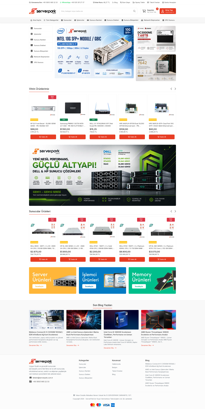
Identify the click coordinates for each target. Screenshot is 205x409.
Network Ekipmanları (152, 20)
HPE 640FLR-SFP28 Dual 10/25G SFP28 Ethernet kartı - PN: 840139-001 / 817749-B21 (131, 124)
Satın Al (44, 137)
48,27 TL (102, 2)
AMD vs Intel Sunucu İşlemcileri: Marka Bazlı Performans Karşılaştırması (159, 370)
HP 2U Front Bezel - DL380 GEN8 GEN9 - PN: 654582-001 (43, 124)
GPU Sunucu (170, 20)
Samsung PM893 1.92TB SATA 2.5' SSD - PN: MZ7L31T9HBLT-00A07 (72, 124)
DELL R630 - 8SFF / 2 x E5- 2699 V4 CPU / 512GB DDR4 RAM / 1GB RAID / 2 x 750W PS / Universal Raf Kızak (42, 247)
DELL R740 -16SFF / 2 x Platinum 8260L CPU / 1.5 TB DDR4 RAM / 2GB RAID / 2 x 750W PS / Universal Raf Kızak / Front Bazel (132, 247)
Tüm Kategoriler (52, 20)
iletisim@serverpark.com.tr (43, 378)
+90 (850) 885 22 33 (44, 2)
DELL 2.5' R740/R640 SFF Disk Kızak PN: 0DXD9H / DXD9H (101, 124)
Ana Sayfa (37, 20)
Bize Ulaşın (126, 2)
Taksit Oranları (154, 2)
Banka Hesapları (170, 2)
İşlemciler (80, 20)
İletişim (114, 367)
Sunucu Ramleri (96, 20)
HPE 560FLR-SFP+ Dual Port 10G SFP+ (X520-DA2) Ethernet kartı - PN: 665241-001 (161, 124)
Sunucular (68, 20)
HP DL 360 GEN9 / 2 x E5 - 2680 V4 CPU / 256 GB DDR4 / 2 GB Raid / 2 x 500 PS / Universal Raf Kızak (72, 247)
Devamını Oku (34, 345)
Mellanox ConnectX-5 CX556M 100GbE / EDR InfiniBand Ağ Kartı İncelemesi (160, 365)
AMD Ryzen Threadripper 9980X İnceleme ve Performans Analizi (157, 384)
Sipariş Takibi (140, 2)
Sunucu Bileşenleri (131, 20)
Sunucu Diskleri (113, 20)
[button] (57, 52)
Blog (116, 2)
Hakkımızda (116, 364)
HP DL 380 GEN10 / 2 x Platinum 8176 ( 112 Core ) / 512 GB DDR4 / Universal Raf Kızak (161, 247)
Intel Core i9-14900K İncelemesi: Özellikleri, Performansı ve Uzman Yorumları (157, 377)
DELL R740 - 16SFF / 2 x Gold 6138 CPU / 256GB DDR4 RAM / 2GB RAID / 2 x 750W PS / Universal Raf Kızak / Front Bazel (102, 247)
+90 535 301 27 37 (73, 2)
